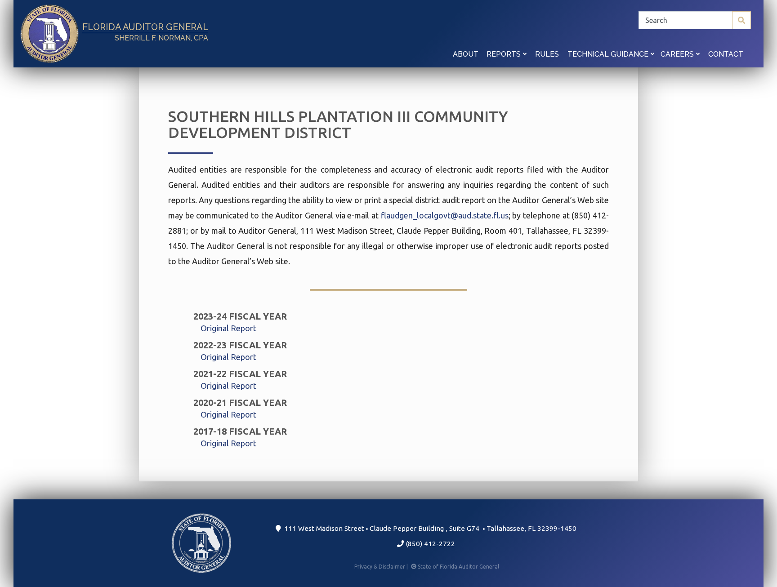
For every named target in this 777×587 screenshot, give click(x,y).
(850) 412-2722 (429, 543)
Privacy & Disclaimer (381, 566)
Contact (725, 54)
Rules (547, 54)
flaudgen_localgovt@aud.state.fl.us (445, 215)
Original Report (228, 328)
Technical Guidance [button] (608, 54)
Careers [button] (678, 54)
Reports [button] (504, 54)
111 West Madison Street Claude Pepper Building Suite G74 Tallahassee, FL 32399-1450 (428, 528)
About (465, 54)
